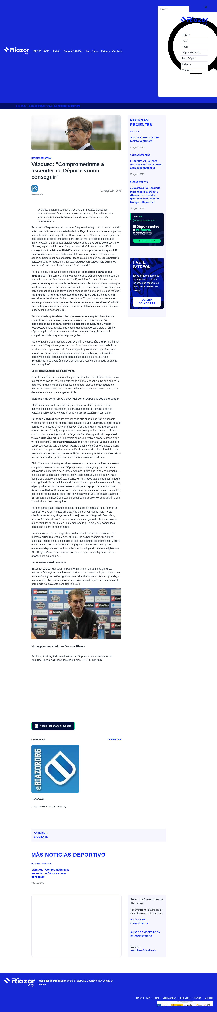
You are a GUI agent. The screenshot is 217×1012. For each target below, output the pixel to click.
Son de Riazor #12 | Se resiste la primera (54, 105)
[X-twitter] (180, 982)
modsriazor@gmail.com (143, 950)
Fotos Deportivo (139, 182)
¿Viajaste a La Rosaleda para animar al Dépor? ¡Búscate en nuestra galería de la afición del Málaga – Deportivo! (145, 195)
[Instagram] (171, 982)
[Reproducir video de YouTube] (76, 613)
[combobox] (174, 9)
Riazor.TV (21, 106)
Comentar (114, 739)
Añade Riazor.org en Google (55, 726)
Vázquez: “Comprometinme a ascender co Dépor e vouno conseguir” (50, 873)
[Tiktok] (190, 982)
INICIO (37, 51)
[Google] (209, 982)
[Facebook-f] (199, 982)
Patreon (105, 51)
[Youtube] (161, 982)
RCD (46, 51)
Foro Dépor (92, 51)
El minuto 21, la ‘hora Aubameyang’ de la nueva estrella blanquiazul (146, 165)
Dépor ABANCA (73, 51)
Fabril (56, 51)
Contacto (117, 51)
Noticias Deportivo (41, 158)
